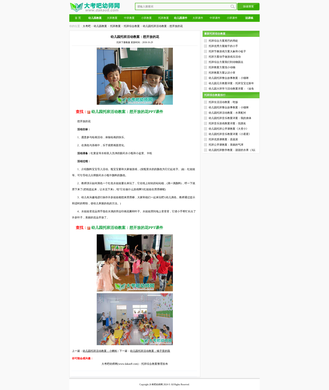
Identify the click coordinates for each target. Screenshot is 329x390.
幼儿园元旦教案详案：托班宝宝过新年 (231, 83)
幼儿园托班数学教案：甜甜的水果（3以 (232, 150)
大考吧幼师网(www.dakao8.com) (120, 363)
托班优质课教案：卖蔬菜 (223, 139)
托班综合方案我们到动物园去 (226, 62)
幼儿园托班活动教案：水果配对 (227, 112)
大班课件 (197, 18)
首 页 (78, 18)
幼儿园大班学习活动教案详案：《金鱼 (231, 88)
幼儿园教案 (100, 26)
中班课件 (215, 18)
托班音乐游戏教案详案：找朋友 (227, 123)
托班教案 (163, 18)
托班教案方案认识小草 (222, 72)
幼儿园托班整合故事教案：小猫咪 (229, 78)
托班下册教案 (123, 42)
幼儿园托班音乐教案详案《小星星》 (230, 134)
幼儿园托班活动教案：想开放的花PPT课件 (127, 111)
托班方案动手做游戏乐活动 (225, 56)
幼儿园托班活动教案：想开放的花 (163, 26)
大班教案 (112, 18)
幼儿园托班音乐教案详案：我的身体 (230, 118)
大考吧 (87, 26)
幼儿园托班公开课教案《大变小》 (229, 128)
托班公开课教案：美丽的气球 (226, 144)
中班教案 (129, 18)
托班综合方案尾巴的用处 (223, 40)
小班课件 (232, 18)
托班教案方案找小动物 (222, 67)
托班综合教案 (132, 26)
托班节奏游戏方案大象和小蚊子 (227, 51)
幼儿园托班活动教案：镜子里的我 (150, 351)
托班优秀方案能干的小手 (223, 46)
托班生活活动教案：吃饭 (223, 102)
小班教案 (146, 18)
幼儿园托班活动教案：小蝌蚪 (100, 351)
